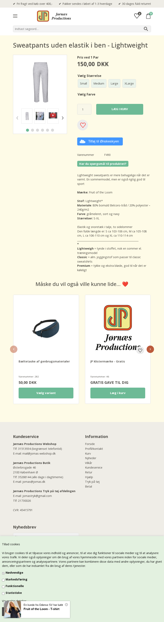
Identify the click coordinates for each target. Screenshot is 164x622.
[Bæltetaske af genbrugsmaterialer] (46, 327)
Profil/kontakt (94, 449)
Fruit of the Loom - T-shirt (41, 609)
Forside (90, 444)
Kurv (88, 453)
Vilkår (88, 463)
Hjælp (89, 477)
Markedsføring (16, 579)
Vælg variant (46, 393)
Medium (98, 83)
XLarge (129, 83)
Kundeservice (93, 467)
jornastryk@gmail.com (37, 496)
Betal (88, 486)
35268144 (24, 477)
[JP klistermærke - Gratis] (117, 327)
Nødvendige (14, 572)
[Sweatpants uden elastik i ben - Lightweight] (27, 116)
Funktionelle (15, 586)
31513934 (24, 449)
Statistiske (14, 593)
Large (114, 83)
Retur (88, 472)
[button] (27, 130)
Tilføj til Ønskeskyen (103, 141)
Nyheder (90, 458)
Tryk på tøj (92, 482)
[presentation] (17, 117)
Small (83, 83)
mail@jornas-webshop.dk (39, 453)
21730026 (24, 501)
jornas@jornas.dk (33, 482)
